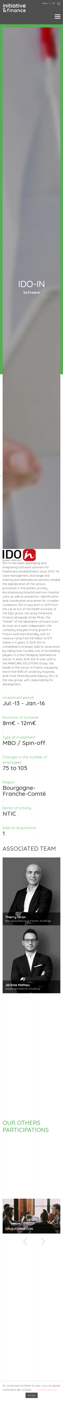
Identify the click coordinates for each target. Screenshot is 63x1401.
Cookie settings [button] (46, 1389)
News (44, 3)
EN (58, 3)
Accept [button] (32, 1395)
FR (53, 3)
